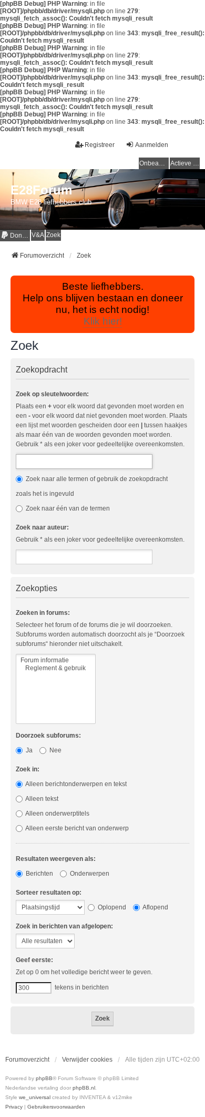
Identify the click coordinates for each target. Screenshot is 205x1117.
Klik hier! (103, 321)
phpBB (44, 1078)
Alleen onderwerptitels (56, 813)
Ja (28, 750)
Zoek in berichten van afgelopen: (64, 926)
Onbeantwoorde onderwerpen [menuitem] (154, 163)
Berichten (38, 873)
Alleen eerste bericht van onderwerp (76, 828)
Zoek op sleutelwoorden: (52, 394)
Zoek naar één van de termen (67, 508)
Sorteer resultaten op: (48, 892)
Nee (55, 750)
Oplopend (111, 907)
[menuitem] (15, 235)
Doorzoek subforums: (48, 735)
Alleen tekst (41, 798)
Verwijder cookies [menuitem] (87, 1059)
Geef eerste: (34, 960)
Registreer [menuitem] (100, 145)
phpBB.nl (84, 1088)
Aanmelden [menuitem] (151, 145)
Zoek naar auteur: (42, 527)
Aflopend (154, 907)
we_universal (34, 1097)
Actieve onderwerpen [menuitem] (185, 163)
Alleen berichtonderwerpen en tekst (75, 784)
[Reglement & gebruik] (55, 668)
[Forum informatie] (55, 660)
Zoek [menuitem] (53, 235)
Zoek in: (27, 769)
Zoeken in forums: (43, 612)
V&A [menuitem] (38, 235)
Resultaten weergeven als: (56, 859)
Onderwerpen (88, 873)
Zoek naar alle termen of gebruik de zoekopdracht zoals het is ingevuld (92, 486)
